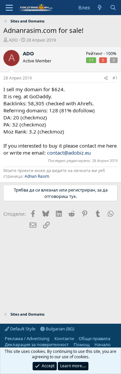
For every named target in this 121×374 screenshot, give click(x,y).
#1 (115, 78)
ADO (13, 40)
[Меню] (9, 7)
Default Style (22, 329)
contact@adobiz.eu (69, 152)
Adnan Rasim (37, 176)
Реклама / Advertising (27, 338)
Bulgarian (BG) (59, 329)
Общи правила (94, 338)
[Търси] (113, 7)
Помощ (82, 344)
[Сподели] (106, 78)
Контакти (64, 338)
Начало (102, 344)
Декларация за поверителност (37, 344)
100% (111, 53)
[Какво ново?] (99, 7)
